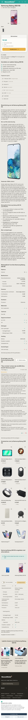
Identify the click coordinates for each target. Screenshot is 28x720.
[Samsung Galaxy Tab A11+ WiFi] (7, 451)
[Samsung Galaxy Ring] (7, 493)
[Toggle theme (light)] (19, 1)
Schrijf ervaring (22, 360)
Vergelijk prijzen (13, 49)
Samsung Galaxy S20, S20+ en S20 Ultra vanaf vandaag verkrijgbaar (6, 663)
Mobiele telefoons (5, 693)
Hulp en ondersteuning (8, 683)
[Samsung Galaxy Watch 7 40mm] (21, 451)
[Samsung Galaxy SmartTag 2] (21, 472)
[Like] (11, 447)
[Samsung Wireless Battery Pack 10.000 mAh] (7, 513)
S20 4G (20, 126)
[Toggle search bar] (22, 1)
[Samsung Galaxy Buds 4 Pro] (7, 472)
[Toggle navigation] (2, 2)
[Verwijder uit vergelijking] (16, 583)
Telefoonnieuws (5, 658)
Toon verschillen (9, 582)
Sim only (13, 693)
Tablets (3, 695)
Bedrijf (2, 688)
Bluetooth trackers (17, 697)
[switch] (3, 582)
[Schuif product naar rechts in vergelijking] (27, 583)
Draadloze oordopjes (6, 697)
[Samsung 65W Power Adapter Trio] (21, 493)
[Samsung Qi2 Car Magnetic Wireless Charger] (21, 513)
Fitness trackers (18, 695)
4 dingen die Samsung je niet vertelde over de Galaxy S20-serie (21, 662)
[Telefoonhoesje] (7, 534)
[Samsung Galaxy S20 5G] (21, 568)
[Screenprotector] (21, 534)
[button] (8, 23)
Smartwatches (10, 695)
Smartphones (20, 693)
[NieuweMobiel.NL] (9, 2)
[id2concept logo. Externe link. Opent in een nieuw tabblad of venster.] (1, 701)
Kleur (2, 26)
